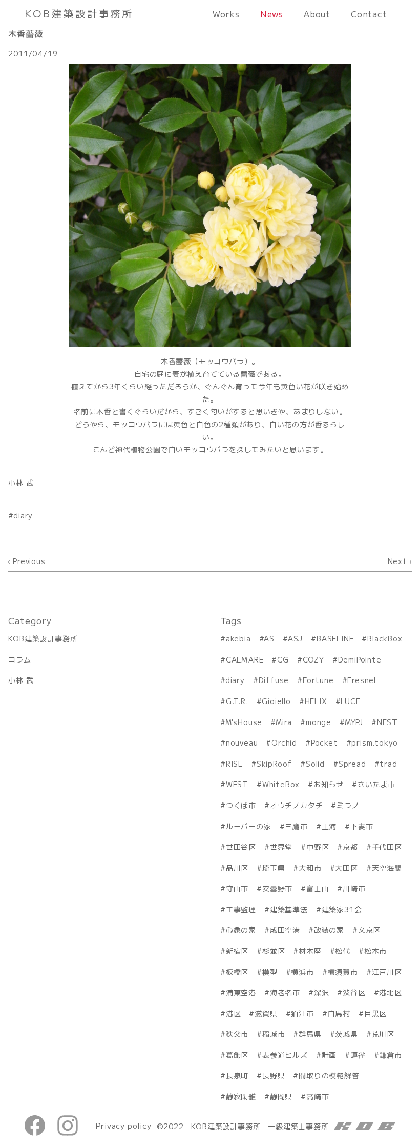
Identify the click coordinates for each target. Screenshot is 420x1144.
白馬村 (339, 1013)
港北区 (390, 992)
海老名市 (285, 992)
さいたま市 (376, 784)
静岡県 (281, 1096)
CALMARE (244, 659)
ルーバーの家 (248, 826)
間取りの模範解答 (329, 1075)
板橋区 (237, 972)
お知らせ (328, 784)
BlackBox (384, 638)
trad (388, 763)
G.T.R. (237, 701)
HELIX (316, 701)
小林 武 (20, 482)
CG (282, 659)
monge (318, 722)
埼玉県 (273, 867)
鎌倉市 (391, 1055)
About (317, 14)
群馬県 (310, 1034)
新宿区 (237, 951)
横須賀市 (343, 972)
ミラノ (348, 805)
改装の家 (329, 930)
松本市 (375, 951)
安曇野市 (277, 888)
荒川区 (383, 1034)
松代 (342, 951)
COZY (313, 659)
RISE (234, 763)
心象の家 (241, 930)
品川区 (237, 867)
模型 (269, 972)
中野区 (317, 846)
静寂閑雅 (241, 1096)
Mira (284, 722)
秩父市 (237, 1034)
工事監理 (241, 909)
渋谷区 (354, 992)
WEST (237, 784)
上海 (329, 826)
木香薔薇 (25, 33)
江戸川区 (387, 972)
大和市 (310, 867)
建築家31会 (342, 909)
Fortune (318, 680)
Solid (315, 763)
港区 (233, 1013)
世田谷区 (241, 846)
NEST (387, 722)
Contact (369, 14)
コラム (19, 659)
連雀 (357, 1055)
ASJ (295, 638)
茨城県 (346, 1034)
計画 (329, 1055)
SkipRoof (274, 763)
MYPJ (354, 722)
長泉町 (237, 1075)
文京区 (369, 930)
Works (226, 14)
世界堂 (281, 846)
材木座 (310, 951)
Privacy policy (123, 1125)
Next (397, 561)
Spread (352, 763)
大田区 (346, 867)
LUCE (350, 701)
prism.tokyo (374, 742)
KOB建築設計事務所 (42, 638)
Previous (29, 561)
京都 (350, 846)
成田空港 (285, 930)
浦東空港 (241, 992)
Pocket (324, 742)
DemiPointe (360, 659)
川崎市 (354, 888)
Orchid (284, 742)
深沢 (321, 992)
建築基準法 (289, 909)
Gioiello (276, 701)
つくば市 (241, 805)
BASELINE (335, 638)
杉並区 (273, 951)
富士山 (317, 888)
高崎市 (317, 1096)
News (271, 14)
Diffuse (274, 680)
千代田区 (387, 846)
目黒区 (375, 1013)
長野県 (273, 1075)
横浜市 (302, 972)
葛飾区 (237, 1055)
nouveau (242, 742)
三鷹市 (296, 826)
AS (269, 638)
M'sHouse (243, 722)
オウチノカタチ (296, 805)
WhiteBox (281, 784)
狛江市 (302, 1013)
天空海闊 (387, 867)
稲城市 (273, 1034)
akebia (238, 638)
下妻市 (361, 826)
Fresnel (361, 680)
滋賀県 (266, 1013)
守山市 (237, 888)
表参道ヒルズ (285, 1055)
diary (23, 515)
